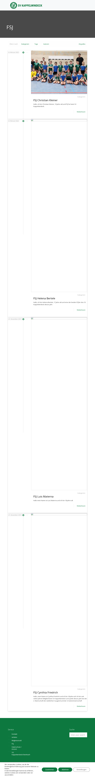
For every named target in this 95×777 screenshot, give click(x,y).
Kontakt (14, 734)
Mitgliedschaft (17, 740)
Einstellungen (14, 771)
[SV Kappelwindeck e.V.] (26, 5)
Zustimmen (49, 769)
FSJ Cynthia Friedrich (45, 692)
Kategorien (25, 44)
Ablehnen (65, 769)
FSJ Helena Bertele (44, 298)
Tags (36, 44)
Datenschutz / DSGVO (17, 748)
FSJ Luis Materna (43, 496)
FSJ (13, 744)
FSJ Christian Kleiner (45, 100)
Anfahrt (14, 737)
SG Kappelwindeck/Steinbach (18, 753)
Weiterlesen (81, 112)
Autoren (46, 44)
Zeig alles (82, 44)
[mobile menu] (83, 5)
